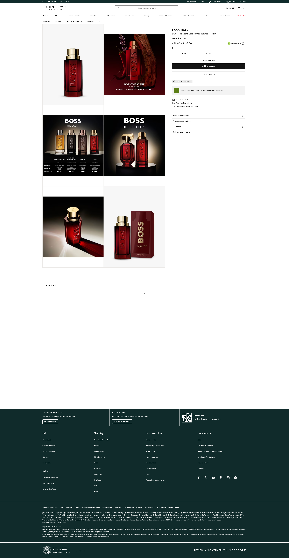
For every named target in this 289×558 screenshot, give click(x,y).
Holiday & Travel (188, 16)
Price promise (47, 463)
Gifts (206, 16)
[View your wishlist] (238, 8)
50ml (184, 54)
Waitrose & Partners (205, 445)
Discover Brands (224, 16)
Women (45, 16)
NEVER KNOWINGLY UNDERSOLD (55, 1)
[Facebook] (198, 478)
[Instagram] (228, 478)
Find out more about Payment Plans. (54, 522)
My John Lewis (230, 2)
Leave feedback (50, 421)
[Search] (117, 8)
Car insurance (151, 468)
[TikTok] (235, 478)
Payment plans (151, 440)
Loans (148, 474)
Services (97, 445)
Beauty (146, 16)
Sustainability (149, 507)
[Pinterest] (220, 478)
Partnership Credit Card (155, 445)
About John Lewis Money (155, 480)
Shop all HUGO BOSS (92, 21)
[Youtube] (213, 478)
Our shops (46, 457)
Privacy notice (129, 507)
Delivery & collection (50, 477)
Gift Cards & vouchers (102, 440)
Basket (96, 463)
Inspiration (98, 480)
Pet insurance (151, 463)
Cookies (139, 507)
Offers (96, 486)
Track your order (48, 483)
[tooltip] (243, 43)
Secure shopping (66, 507)
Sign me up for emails (122, 421)
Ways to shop (192, 2)
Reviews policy (173, 507)
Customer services (49, 445)
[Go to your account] (233, 8)
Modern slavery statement (112, 507)
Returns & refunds (49, 489)
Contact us (46, 440)
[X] (206, 478)
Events (96, 491)
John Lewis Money (215, 2)
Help (203, 2)
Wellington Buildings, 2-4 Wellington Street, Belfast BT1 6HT (63, 520)
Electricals (111, 16)
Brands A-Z (98, 474)
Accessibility (161, 507)
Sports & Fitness (165, 16)
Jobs (199, 440)
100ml (208, 54)
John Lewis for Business (206, 457)
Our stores (242, 2)
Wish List (97, 468)
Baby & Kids (129, 16)
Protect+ (201, 468)
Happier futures (203, 463)
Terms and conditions (50, 507)
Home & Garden (74, 16)
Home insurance (152, 457)
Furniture (93, 16)
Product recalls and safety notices (87, 507)
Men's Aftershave (72, 21)
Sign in (228, 8)
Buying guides (99, 451)
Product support (48, 451)
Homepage (46, 21)
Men (56, 16)
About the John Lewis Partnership (210, 451)
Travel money (151, 451)
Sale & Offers (242, 16)
